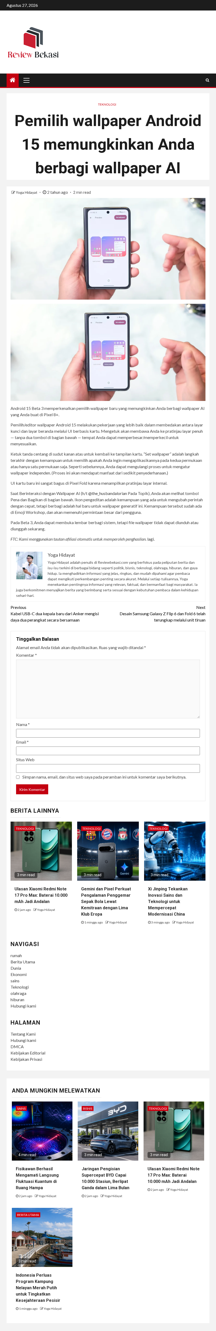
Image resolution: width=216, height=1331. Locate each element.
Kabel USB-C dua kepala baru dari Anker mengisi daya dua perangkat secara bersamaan (55, 613)
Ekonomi (19, 974)
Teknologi (107, 104)
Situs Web (25, 759)
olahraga (18, 993)
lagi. (151, 538)
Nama (23, 724)
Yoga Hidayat (27, 192)
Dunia (16, 967)
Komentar (26, 655)
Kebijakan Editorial (28, 1052)
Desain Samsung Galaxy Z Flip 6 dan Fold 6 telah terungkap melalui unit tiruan (162, 613)
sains (15, 980)
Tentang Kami (23, 1033)
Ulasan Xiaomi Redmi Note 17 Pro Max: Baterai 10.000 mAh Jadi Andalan (40, 895)
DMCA (17, 1046)
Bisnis (87, 1108)
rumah (16, 955)
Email (22, 741)
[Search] (207, 80)
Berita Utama (23, 961)
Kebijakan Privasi (26, 1059)
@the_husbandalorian (107, 493)
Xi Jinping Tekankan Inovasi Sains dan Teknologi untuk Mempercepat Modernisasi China (168, 901)
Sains (21, 1108)
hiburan (17, 999)
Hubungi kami (23, 1005)
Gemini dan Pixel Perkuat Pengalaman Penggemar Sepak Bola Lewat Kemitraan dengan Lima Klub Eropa (106, 901)
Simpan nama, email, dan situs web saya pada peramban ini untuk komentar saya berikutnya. (104, 776)
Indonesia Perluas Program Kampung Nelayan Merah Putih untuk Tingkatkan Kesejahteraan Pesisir (38, 1288)
